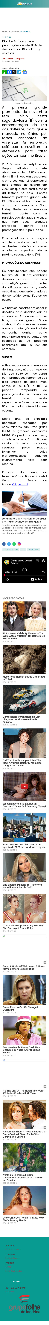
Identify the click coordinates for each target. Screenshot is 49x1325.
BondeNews (14, 32)
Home (4, 32)
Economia (25, 32)
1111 (23, 550)
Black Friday (33, 550)
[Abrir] (2, 4)
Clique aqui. (20, 484)
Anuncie (16, 1282)
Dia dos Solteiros (11, 550)
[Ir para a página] (24, 3)
